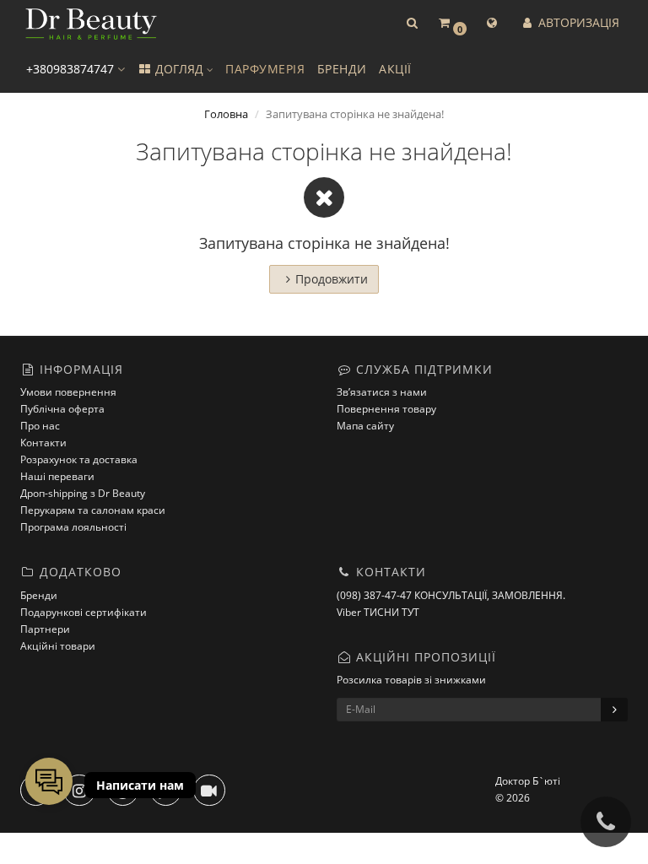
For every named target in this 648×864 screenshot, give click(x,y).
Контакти (43, 442)
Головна (226, 114)
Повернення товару (386, 409)
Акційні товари (57, 646)
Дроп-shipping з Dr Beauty (82, 493)
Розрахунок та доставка (79, 459)
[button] (412, 23)
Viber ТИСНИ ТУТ (378, 612)
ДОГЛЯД (179, 69)
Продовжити (331, 279)
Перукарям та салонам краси (92, 510)
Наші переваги (57, 476)
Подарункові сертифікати (83, 612)
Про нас (40, 425)
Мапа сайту (365, 425)
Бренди (38, 595)
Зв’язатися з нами (382, 392)
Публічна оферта (62, 409)
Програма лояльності (73, 527)
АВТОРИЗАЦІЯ (577, 22)
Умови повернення (68, 392)
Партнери (45, 629)
